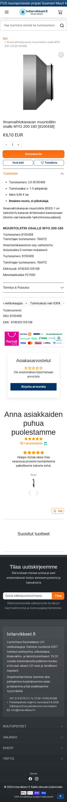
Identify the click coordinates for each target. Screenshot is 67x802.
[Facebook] (30, 778)
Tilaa (58, 596)
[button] (6, 12)
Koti (5, 38)
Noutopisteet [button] (14, 726)
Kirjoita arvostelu (33, 386)
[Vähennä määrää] (6, 144)
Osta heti (18, 162)
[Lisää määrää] (18, 144)
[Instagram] (37, 778)
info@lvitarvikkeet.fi (23, 710)
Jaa (60, 510)
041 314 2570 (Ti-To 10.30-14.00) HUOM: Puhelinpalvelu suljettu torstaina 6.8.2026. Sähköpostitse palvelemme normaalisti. (34, 702)
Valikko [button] (10, 737)
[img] (33, 439)
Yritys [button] (8, 758)
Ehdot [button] (8, 748)
